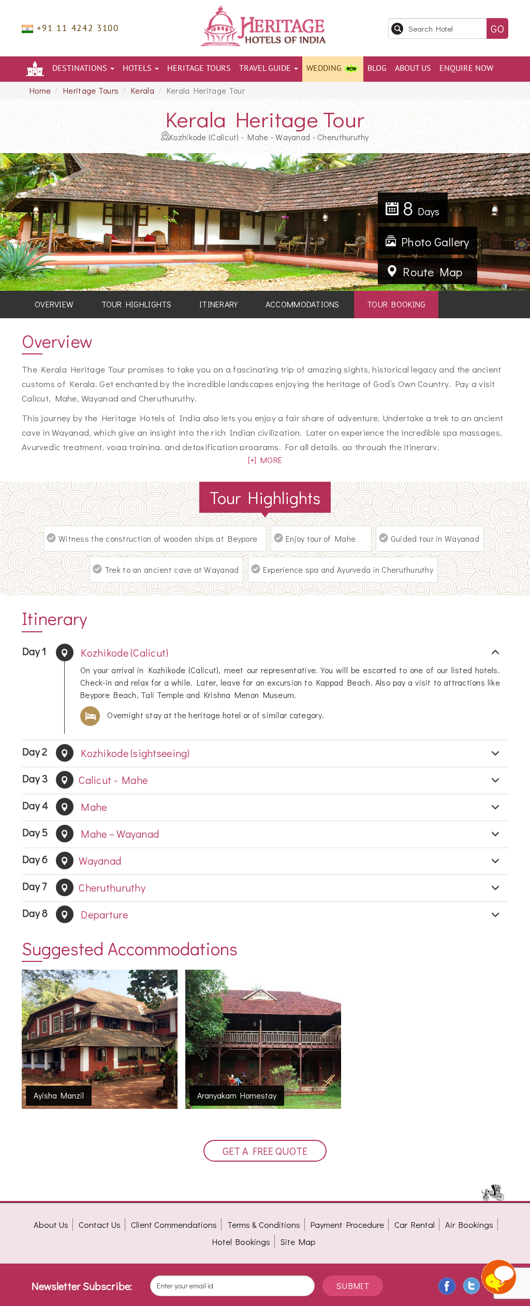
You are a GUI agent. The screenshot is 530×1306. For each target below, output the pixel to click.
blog (377, 68)
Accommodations (303, 304)
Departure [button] (75, 913)
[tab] (265, 653)
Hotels (138, 68)
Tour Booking (396, 304)
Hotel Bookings (241, 1241)
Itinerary (218, 304)
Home (40, 90)
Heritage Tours (199, 68)
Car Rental (414, 1224)
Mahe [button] (64, 806)
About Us (413, 68)
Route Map (430, 271)
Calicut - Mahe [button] (85, 779)
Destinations (80, 68)
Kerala (142, 90)
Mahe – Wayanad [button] (90, 833)
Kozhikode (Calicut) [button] (95, 652)
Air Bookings (469, 1224)
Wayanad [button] (71, 860)
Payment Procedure (347, 1224)
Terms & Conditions (263, 1224)
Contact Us (100, 1224)
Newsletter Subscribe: (82, 1286)
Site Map (298, 1241)
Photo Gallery (432, 241)
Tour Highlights (136, 304)
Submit (353, 1286)
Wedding (325, 68)
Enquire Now (466, 68)
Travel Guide (266, 68)
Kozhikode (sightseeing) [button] (106, 752)
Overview (54, 304)
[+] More (265, 459)
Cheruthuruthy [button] (83, 887)
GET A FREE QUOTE (265, 1150)
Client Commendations (174, 1224)
